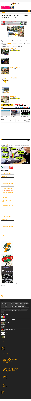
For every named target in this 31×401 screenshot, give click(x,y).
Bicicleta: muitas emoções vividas (7, 363)
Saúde (12, 310)
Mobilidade (18, 307)
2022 (3, 346)
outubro (4, 377)
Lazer (10, 307)
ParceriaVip (14, 309)
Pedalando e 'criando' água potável (7, 358)
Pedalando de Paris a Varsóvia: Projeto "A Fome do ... (10, 372)
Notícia (27, 307)
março (4, 385)
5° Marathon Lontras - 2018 (6, 360)
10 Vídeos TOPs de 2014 (6, 362)
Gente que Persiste (10, 306)
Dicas (11, 303)
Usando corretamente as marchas (9, 332)
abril (3, 384)
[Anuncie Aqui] (7, 8)
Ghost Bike (15, 306)
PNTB (2, 310)
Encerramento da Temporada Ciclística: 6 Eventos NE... (10, 369)
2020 (3, 348)
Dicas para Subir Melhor (8, 322)
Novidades (3, 309)
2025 (3, 342)
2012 (3, 393)
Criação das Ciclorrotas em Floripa (7, 367)
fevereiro (4, 386)
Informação (23, 306)
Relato (9, 310)
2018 (3, 350)
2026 (3, 341)
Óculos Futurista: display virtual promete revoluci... (10, 359)
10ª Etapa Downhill (5, 371)
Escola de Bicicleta (3, 295)
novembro (4, 376)
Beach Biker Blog (3, 297)
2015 (3, 390)
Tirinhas (16, 310)
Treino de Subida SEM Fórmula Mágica (10, 319)
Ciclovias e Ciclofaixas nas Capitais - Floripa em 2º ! (4, 117)
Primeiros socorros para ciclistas (7, 361)
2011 (3, 394)
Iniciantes (3, 307)
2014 (3, 391)
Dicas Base (20, 303)
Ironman (7, 307)
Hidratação (19, 306)
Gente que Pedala (4, 306)
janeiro (4, 387)
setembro (4, 378)
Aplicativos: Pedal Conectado (7, 353)
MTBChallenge (23, 307)
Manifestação (14, 307)
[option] (15, 12)
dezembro (4, 352)
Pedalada (18, 309)
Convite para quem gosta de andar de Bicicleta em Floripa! (25, 117)
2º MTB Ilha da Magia (9, 43)
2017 (3, 351)
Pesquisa (26, 309)
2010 (3, 395)
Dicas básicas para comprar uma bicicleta (10, 329)
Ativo (2, 296)
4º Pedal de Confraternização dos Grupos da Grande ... (10, 368)
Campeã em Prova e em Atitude (15, 116)
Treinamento (20, 310)
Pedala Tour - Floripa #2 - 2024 (9, 12)
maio (3, 383)
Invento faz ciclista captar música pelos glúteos (9, 354)
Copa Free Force (4, 303)
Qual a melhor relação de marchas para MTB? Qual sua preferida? (11, 144)
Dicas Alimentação (15, 303)
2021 (3, 347)
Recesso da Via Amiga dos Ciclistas (7, 357)
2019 (3, 349)
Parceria (11, 309)
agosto (4, 379)
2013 (3, 392)
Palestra (7, 309)
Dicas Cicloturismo (26, 303)
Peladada (22, 309)
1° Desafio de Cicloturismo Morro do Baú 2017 (9, 370)
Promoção (6, 310)
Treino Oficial (24, 310)
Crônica (8, 303)
